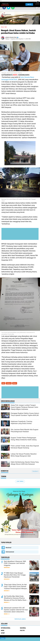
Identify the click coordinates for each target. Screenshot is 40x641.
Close (3, 638)
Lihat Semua (20, 481)
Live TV (29, 4)
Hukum (9, 383)
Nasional (8, 547)
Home (2, 27)
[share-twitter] (8, 7)
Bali (6, 27)
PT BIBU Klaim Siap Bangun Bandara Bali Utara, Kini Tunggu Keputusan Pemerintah (15, 575)
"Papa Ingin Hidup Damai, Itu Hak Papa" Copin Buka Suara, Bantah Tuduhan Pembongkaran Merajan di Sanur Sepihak (15, 587)
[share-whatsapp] (13, 7)
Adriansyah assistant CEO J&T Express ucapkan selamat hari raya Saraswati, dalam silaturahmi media (16, 610)
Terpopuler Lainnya (20, 619)
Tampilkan (34, 471)
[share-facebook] (4, 7)
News (14, 383)
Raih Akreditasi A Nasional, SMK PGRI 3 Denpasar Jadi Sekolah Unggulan (15, 563)
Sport (3, 633)
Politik (22, 630)
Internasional (10, 552)
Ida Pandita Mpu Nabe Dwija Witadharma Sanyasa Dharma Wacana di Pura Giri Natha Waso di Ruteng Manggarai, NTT (16, 598)
